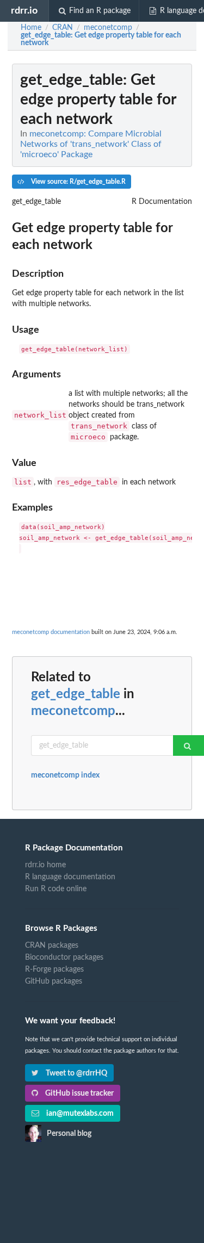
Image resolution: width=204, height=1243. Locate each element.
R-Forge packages (54, 969)
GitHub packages (53, 981)
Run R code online (55, 889)
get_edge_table (75, 694)
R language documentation (70, 877)
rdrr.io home (45, 865)
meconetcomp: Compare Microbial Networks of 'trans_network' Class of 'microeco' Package (91, 144)
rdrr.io (24, 10)
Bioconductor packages (64, 957)
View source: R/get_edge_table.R (77, 181)
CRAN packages (51, 945)
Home (31, 28)
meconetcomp (73, 711)
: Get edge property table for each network (101, 39)
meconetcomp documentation (51, 632)
